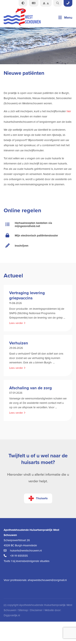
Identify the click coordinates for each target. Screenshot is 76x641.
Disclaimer (36, 610)
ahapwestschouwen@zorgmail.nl (47, 580)
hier (69, 111)
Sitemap (23, 610)
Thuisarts (42, 498)
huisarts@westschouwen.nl (25, 551)
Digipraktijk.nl (12, 615)
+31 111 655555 (18, 556)
